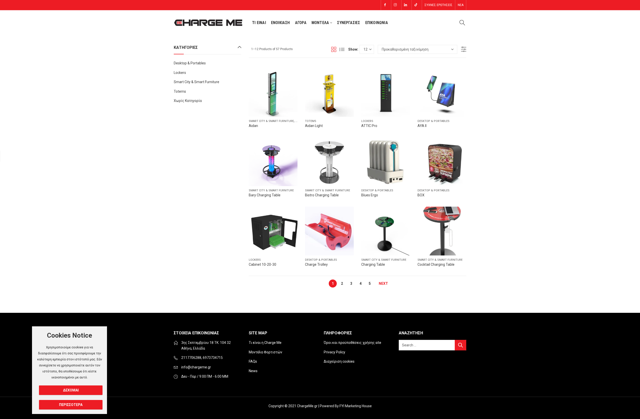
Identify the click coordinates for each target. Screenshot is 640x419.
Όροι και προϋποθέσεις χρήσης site (352, 343)
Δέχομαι (71, 390)
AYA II (422, 126)
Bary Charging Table (264, 195)
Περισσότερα (70, 405)
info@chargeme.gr (196, 367)
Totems (310, 121)
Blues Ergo (369, 195)
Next (383, 284)
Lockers (367, 121)
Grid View (333, 49)
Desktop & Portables (434, 121)
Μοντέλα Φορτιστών (265, 352)
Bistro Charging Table (322, 195)
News (253, 371)
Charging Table (373, 264)
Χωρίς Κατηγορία (188, 101)
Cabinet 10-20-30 (262, 264)
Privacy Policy (334, 352)
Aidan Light (314, 126)
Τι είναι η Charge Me (265, 343)
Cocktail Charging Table (436, 264)
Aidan (253, 126)
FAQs (253, 361)
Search (460, 345)
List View (342, 49)
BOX (421, 195)
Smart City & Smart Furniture (271, 121)
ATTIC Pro (369, 126)
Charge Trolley (316, 264)
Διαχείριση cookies (339, 361)
